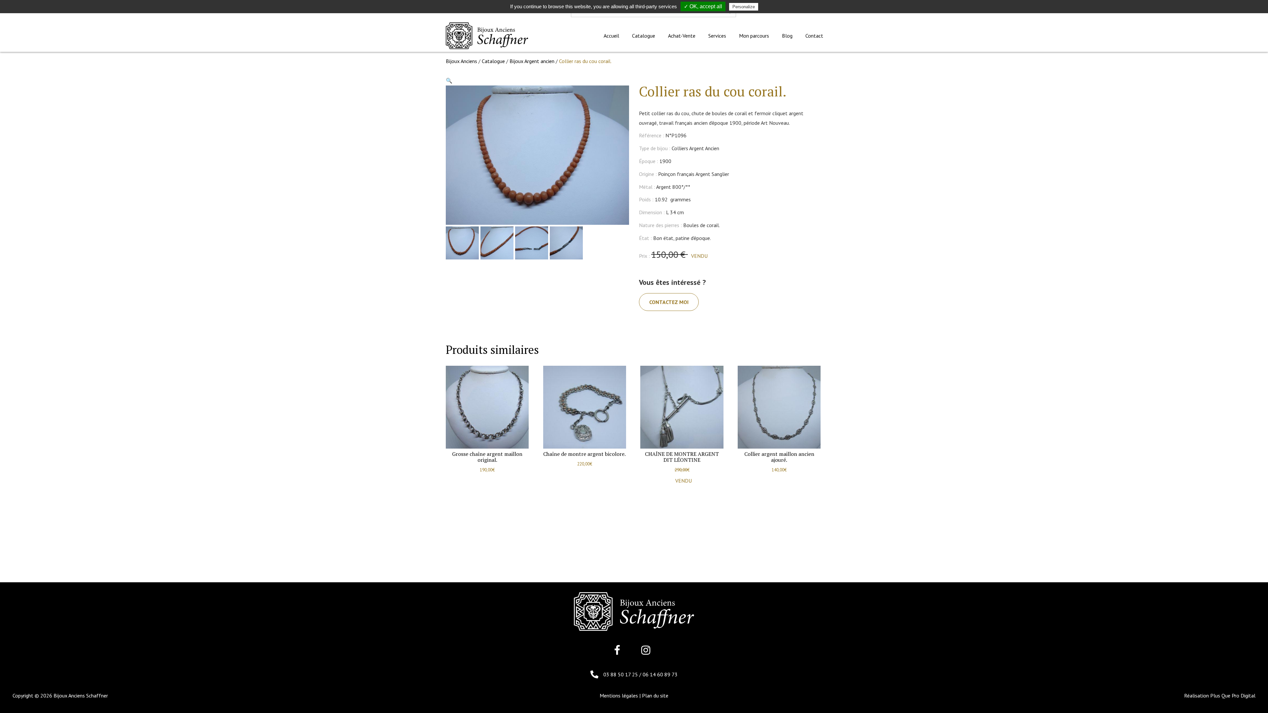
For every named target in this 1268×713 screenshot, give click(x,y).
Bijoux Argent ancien (532, 61)
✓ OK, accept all (703, 6)
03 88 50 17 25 (621, 674)
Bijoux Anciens (461, 61)
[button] (449, 80)
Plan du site (655, 695)
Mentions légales (619, 695)
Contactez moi (668, 302)
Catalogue (493, 61)
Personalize (743, 6)
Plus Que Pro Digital (1232, 695)
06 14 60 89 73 (660, 674)
